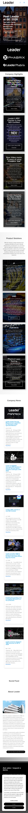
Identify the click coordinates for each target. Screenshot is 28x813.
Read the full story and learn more (14, 107)
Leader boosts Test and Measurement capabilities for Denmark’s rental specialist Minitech (13, 423)
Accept (14, 804)
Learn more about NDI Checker (14, 146)
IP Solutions (14, 286)
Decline (14, 807)
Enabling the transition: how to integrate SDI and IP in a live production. (14, 599)
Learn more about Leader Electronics (15, 751)
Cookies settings (14, 800)
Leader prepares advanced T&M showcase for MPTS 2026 (13, 643)
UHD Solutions (14, 318)
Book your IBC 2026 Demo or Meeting (11, 38)
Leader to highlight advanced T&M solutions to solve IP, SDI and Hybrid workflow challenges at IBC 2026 (13, 468)
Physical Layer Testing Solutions (14, 384)
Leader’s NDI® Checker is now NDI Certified (13, 510)
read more (8, 445)
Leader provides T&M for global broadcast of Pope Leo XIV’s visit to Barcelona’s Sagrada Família (14, 555)
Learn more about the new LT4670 (14, 222)
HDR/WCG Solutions (14, 349)
